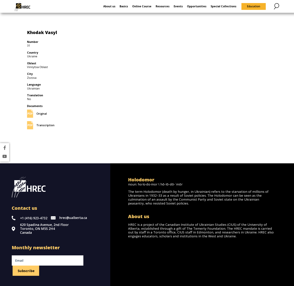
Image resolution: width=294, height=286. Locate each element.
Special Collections (223, 6)
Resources (162, 6)
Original (41, 114)
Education (253, 6)
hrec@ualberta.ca (73, 218)
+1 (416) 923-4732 (33, 218)
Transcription (45, 125)
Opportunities (196, 6)
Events (178, 6)
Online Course (141, 6)
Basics (124, 6)
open (276, 6)
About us (109, 6)
